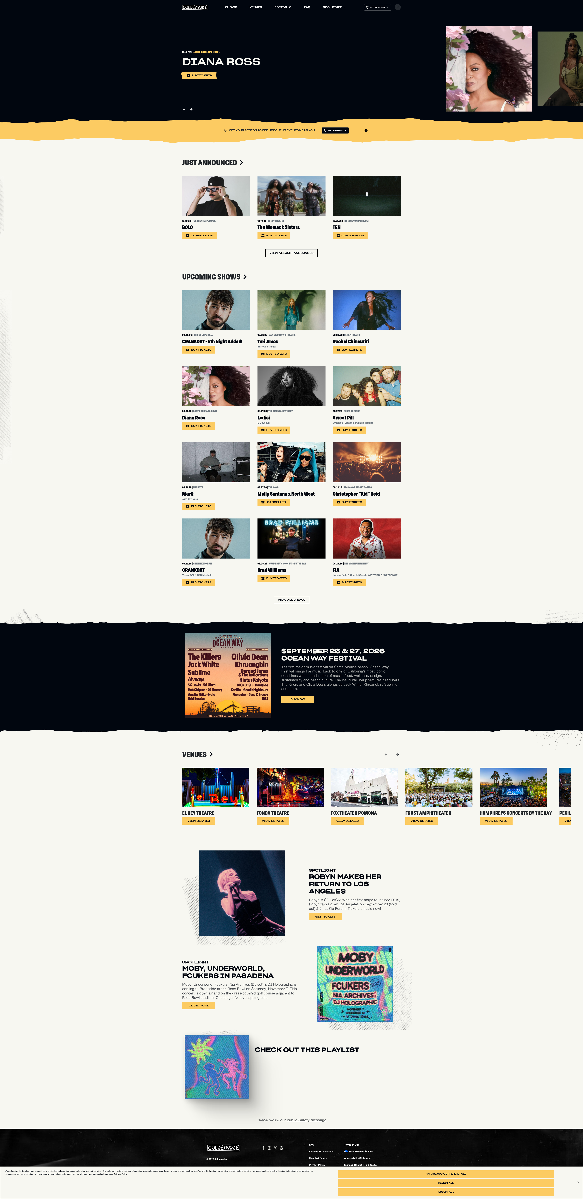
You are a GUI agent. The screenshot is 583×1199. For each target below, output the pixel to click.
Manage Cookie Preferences (446, 1174)
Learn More (199, 1005)
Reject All (446, 1183)
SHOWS (231, 7)
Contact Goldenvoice (321, 1151)
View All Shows (291, 600)
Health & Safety (318, 1158)
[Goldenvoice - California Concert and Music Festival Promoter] (195, 7)
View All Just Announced (291, 253)
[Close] (578, 1182)
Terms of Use (351, 1144)
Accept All (446, 1192)
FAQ (307, 7)
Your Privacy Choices (361, 1151)
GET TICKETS (325, 917)
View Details (199, 821)
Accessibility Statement (357, 1158)
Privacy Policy (317, 1164)
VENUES (256, 7)
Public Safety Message (306, 1120)
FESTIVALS (282, 7)
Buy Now (297, 699)
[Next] (397, 754)
